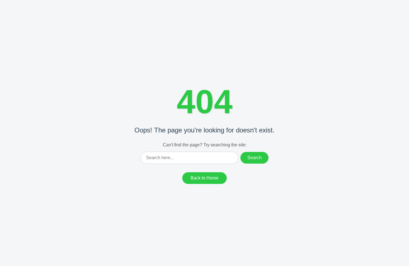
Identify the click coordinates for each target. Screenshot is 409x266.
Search (254, 157)
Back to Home (204, 178)
